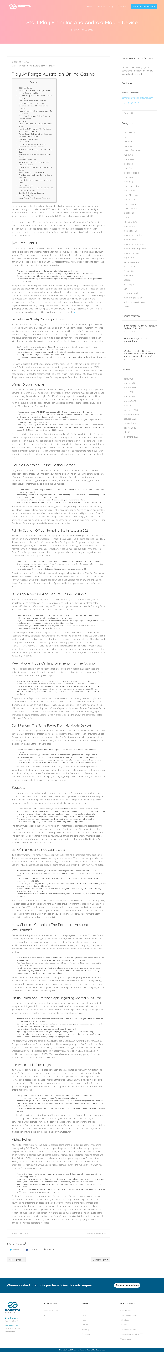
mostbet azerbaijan (133, 235)
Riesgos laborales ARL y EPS (131, 1334)
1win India (128, 146)
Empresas (86, 1334)
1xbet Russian (130, 204)
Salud (84, 1315)
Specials (22, 121)
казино (127, 306)
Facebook (33, 1250)
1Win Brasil (129, 141)
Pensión (123, 1325)
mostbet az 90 (130, 231)
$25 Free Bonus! (25, 88)
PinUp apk (128, 275)
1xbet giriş (128, 181)
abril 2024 (128, 378)
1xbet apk (128, 164)
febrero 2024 (130, 387)
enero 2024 (129, 392)
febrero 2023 (130, 401)
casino (127, 217)
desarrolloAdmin (98, 1233)
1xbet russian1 (130, 208)
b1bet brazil (129, 213)
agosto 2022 (130, 428)
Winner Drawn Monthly (28, 93)
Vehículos (86, 1325)
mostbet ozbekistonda (134, 244)
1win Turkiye (129, 155)
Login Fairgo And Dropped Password (34, 198)
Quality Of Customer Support (31, 193)
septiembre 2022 (132, 423)
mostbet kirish (130, 239)
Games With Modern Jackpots (31, 147)
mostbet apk (130, 226)
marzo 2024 (129, 383)
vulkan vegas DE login (134, 297)
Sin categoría (130, 284)
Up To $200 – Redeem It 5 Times (32, 144)
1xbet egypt (129, 177)
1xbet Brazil (129, 168)
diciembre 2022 (131, 410)
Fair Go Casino (21, 1233)
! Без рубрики (130, 132)
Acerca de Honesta (51, 1310)
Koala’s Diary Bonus (27, 195)
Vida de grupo (125, 1339)
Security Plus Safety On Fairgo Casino (35, 90)
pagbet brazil (130, 257)
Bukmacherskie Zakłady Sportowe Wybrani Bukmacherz (140, 327)
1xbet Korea (129, 190)
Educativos (124, 1320)
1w (125, 137)
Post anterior (17, 1259)
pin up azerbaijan (132, 262)
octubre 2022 (130, 419)
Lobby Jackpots (26, 185)
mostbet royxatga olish (135, 248)
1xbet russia (129, 199)
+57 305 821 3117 (130, 103)
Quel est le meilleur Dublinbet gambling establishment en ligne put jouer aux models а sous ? (139, 354)
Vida (83, 1310)
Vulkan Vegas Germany (135, 302)
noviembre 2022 (131, 414)
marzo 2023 (129, 396)
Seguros (127, 280)
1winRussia (129, 159)
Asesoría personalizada (144, 6)
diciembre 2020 (131, 437)
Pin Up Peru (129, 271)
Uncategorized (131, 293)
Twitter (15, 1250)
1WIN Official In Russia (134, 150)
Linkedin (50, 1250)
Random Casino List (27, 159)
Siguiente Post (100, 1259)
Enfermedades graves (128, 1315)
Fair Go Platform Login (28, 139)
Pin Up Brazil (129, 266)
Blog (45, 1315)
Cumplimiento (125, 1310)
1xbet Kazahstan (131, 186)
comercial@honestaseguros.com (137, 97)
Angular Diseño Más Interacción (92, 1350)
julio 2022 (128, 432)
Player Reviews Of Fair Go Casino (33, 172)
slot (125, 289)
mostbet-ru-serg (131, 253)
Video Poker (24, 142)
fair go (75, 312)
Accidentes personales (129, 1329)
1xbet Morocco (131, 195)
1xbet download (131, 173)
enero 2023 (129, 405)
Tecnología (86, 1329)
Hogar (84, 1320)
